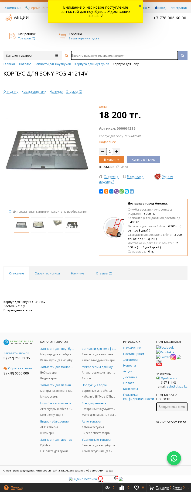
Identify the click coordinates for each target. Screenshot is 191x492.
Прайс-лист (169, 378)
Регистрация (178, 8)
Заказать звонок (16, 353)
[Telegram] (132, 191)
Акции (21, 17)
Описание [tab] (16, 273)
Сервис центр (39, 8)
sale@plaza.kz (177, 386)
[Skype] (127, 191)
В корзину (111, 159)
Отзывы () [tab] (104, 273)
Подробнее (107, 142)
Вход (162, 8)
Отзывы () (74, 91)
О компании (12, 8)
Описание (10, 91)
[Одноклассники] (106, 191)
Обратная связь (20, 368)
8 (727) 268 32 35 (16, 358)
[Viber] (116, 191)
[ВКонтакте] (101, 191)
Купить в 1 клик (143, 159)
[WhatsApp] (121, 191)
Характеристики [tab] (47, 273)
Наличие (56, 91)
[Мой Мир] (111, 191)
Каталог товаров (19, 55)
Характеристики (34, 91)
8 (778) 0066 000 (16, 373)
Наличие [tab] (77, 273)
